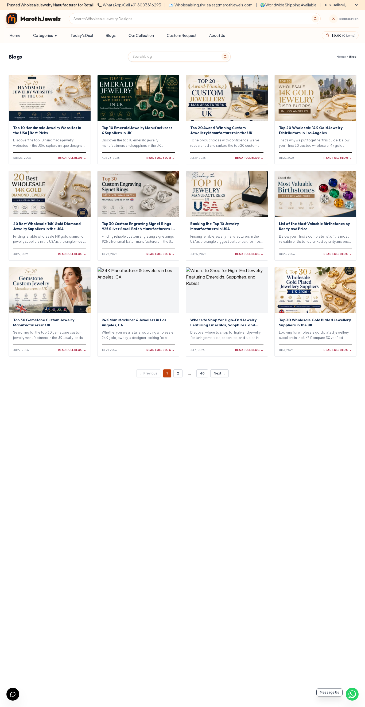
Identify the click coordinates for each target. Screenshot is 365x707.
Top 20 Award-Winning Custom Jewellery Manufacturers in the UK (221, 130)
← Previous (148, 373)
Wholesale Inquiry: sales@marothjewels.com (211, 4)
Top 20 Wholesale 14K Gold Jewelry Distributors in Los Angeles (311, 130)
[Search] (315, 18)
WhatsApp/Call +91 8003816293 (129, 4)
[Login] (333, 18)
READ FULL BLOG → (72, 157)
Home (15, 35)
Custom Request (181, 35)
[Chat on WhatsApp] (352, 694)
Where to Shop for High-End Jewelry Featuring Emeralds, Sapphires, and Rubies (223, 325)
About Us (217, 35)
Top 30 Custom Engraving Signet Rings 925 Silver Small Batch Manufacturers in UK (138, 229)
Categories (45, 35)
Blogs (111, 35)
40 (202, 373)
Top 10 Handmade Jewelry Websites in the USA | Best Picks (47, 130)
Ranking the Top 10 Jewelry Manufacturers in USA (214, 226)
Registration (349, 18)
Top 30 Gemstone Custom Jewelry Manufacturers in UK (43, 322)
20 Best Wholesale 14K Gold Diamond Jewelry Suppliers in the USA (46, 226)
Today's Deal (82, 35)
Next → (219, 373)
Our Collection (141, 35)
